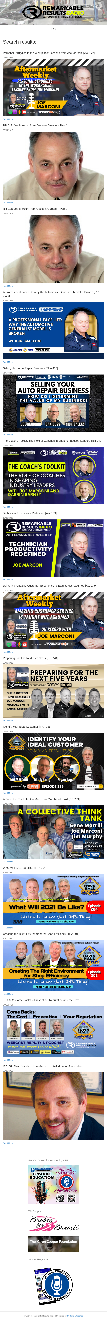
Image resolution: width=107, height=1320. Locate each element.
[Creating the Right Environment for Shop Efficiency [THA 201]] (53, 965)
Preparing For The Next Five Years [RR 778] (30, 658)
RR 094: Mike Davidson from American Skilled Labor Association (42, 1066)
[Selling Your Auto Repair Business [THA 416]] (53, 403)
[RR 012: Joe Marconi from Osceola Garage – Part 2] (53, 165)
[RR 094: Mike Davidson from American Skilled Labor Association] (53, 1106)
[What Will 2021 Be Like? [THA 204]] (53, 899)
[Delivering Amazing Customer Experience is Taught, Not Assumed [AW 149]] (53, 620)
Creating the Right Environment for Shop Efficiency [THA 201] (41, 933)
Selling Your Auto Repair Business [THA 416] (30, 368)
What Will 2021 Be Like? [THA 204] (24, 867)
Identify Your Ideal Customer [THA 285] (27, 726)
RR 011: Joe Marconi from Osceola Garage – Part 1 (35, 208)
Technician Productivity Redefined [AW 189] (30, 513)
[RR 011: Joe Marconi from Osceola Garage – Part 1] (53, 249)
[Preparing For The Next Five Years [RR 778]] (53, 691)
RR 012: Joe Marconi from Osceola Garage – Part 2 (35, 125)
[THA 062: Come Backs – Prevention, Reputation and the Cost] (53, 1031)
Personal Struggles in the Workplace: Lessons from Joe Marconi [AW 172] (49, 52)
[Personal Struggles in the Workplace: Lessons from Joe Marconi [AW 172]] (53, 87)
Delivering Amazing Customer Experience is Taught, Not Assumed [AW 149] (50, 585)
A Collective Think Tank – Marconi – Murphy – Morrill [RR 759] (41, 799)
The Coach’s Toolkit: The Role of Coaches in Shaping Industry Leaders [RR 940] (52, 440)
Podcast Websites (75, 1316)
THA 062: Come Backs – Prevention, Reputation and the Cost (41, 1000)
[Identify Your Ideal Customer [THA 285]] (53, 761)
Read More (8, 119)
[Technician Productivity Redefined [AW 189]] (53, 548)
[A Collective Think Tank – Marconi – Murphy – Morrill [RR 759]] (53, 832)
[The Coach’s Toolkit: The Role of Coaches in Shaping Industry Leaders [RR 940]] (53, 475)
